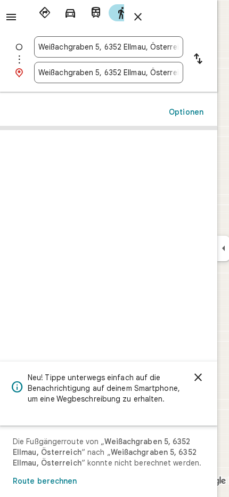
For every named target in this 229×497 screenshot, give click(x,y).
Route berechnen (45, 481)
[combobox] (108, 47)
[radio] (45, 12)
